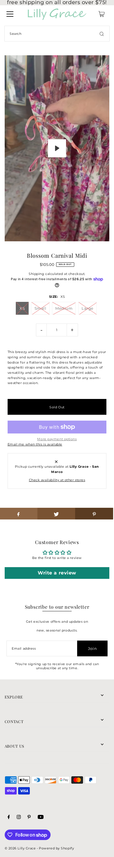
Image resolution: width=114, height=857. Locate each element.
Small (40, 308)
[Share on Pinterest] (94, 513)
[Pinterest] (29, 818)
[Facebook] (9, 818)
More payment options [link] (57, 439)
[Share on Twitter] (56, 513)
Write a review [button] (57, 573)
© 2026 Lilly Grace (20, 848)
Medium (63, 308)
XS (22, 308)
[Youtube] (41, 818)
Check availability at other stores (57, 480)
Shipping (36, 274)
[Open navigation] (10, 14)
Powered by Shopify (56, 848)
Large (88, 308)
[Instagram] (19, 818)
